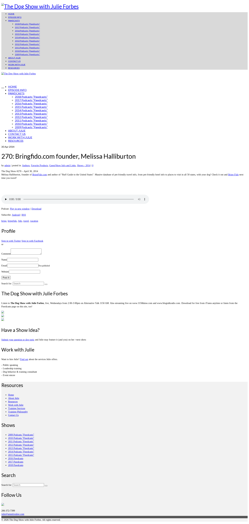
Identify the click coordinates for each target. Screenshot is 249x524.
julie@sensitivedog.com (12, 514)
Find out (24, 359)
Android (16, 215)
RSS (24, 215)
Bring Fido (233, 174)
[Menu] (2, 87)
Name (4, 259)
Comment (6, 254)
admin (7, 165)
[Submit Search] (46, 284)
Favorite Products (39, 165)
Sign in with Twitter (11, 241)
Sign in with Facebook (32, 241)
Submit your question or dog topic (17, 339)
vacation (34, 221)
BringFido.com (39, 174)
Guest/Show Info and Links (62, 165)
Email (4, 265)
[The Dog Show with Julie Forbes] (124, 6)
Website (5, 271)
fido (20, 221)
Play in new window (20, 209)
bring (3, 221)
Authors (26, 165)
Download (36, 209)
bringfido (12, 221)
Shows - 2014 (83, 165)
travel (26, 221)
